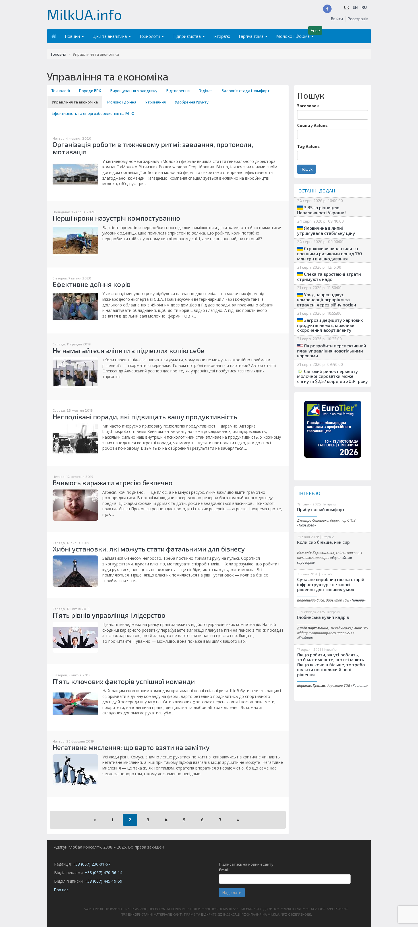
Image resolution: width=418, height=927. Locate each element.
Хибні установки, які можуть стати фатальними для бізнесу (149, 549)
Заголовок (308, 105)
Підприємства (187, 36)
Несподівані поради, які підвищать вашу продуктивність (145, 416)
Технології (150, 36)
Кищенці (359, 685)
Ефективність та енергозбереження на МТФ (93, 113)
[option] (332, 429)
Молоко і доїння (121, 101)
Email (224, 869)
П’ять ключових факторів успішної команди (124, 681)
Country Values (312, 125)
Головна (58, 54)
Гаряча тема (252, 36)
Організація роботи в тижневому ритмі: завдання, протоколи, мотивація (153, 148)
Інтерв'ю (221, 36)
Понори (358, 600)
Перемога (306, 525)
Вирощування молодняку (133, 90)
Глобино (305, 637)
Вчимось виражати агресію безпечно (113, 482)
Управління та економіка (75, 101)
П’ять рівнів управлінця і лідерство (109, 615)
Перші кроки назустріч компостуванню (116, 218)
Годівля (205, 90)
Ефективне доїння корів (92, 284)
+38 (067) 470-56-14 (103, 872)
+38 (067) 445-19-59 (103, 881)
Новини (73, 36)
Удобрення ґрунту (191, 101)
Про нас (61, 889)
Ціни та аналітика (110, 36)
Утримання (155, 101)
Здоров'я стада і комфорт (246, 90)
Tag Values (308, 146)
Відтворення (178, 90)
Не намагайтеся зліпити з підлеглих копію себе (128, 350)
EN (355, 7)
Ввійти (337, 18)
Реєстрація (358, 18)
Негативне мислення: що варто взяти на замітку (131, 747)
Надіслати (231, 892)
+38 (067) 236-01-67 (91, 864)
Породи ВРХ (90, 90)
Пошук (307, 169)
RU (364, 7)
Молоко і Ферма (293, 36)
